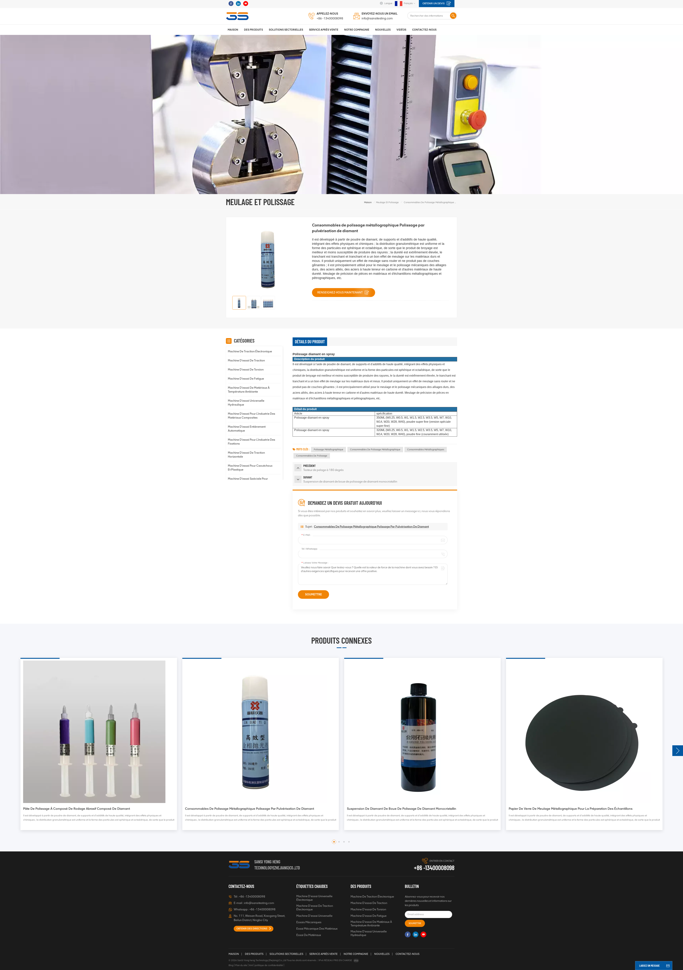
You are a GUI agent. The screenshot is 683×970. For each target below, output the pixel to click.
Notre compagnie (356, 954)
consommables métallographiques (425, 449)
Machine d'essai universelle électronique (314, 898)
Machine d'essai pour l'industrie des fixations (251, 441)
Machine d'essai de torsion (246, 369)
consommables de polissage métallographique (375, 449)
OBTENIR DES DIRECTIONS (252, 928)
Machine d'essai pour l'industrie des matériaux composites (251, 415)
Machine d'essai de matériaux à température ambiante (249, 389)
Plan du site (241, 965)
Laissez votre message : (315, 562)
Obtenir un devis (433, 3)
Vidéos (401, 29)
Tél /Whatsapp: (309, 548)
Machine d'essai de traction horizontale (246, 454)
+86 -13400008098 (330, 18)
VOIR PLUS (35, 829)
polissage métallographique (328, 449)
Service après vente (323, 954)
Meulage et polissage (387, 202)
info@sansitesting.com (377, 18)
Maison (233, 29)
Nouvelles (383, 29)
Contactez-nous (424, 29)
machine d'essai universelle (314, 915)
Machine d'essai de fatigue (246, 378)
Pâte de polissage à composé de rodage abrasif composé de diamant (400, 809)
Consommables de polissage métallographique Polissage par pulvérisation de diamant (371, 526)
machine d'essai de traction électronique (314, 907)
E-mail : (306, 535)
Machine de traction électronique (250, 351)
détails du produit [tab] (310, 341)
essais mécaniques (308, 922)
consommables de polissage (311, 455)
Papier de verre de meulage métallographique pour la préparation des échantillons (247, 809)
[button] (677, 750)
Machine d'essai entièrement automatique (247, 428)
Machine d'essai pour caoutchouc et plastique (250, 467)
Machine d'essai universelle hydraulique (246, 402)
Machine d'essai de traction (246, 360)
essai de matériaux (308, 935)
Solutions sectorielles (286, 29)
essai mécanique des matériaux (317, 928)
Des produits (253, 29)
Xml (251, 965)
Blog (231, 965)
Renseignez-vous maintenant (340, 292)
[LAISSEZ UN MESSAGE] (668, 965)
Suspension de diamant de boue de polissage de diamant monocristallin (78, 809)
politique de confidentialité (269, 965)
